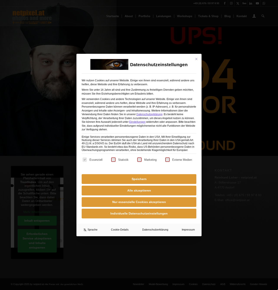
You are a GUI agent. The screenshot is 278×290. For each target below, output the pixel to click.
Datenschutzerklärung (149, 114)
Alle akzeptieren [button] (139, 190)
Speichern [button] (139, 179)
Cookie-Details (120, 229)
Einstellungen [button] (137, 121)
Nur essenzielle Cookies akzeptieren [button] (139, 202)
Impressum (188, 229)
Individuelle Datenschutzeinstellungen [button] (139, 213)
